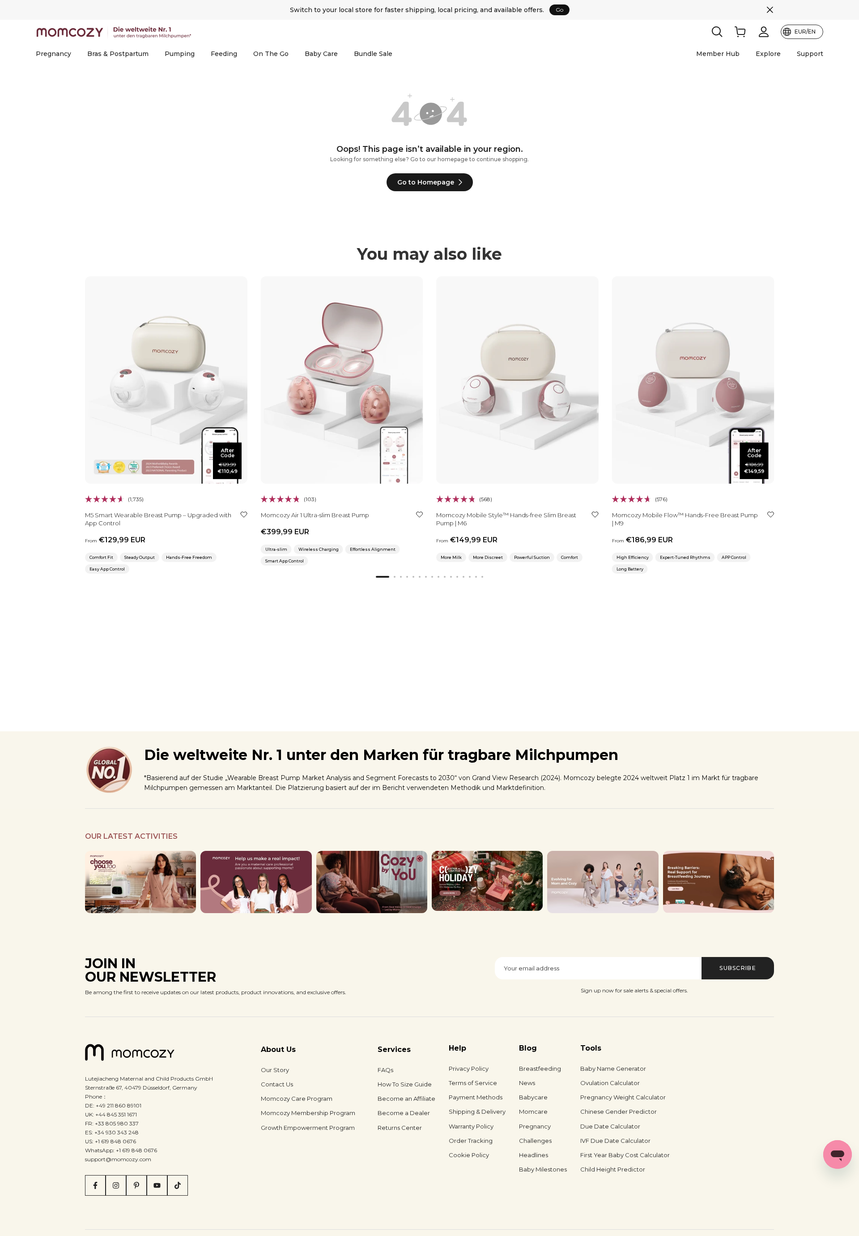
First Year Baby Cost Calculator (625, 1155)
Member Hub (718, 54)
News (527, 1082)
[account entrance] (763, 32)
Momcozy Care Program (296, 1098)
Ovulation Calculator (610, 1082)
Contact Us (277, 1084)
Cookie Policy (469, 1155)
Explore (768, 54)
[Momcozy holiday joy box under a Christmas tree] (487, 881)
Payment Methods (475, 1097)
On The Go (271, 54)
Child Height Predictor (612, 1169)
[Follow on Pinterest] (136, 1185)
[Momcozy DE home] (115, 32)
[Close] (770, 9)
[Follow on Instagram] (116, 1185)
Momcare (533, 1111)
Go (559, 9)
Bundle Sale (373, 54)
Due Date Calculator (610, 1126)
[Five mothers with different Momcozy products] (602, 882)
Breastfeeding (540, 1068)
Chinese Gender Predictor (618, 1111)
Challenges (535, 1140)
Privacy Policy (469, 1068)
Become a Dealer (404, 1112)
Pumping (180, 54)
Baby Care (321, 54)
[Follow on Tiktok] (177, 1185)
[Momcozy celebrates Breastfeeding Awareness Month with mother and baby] (718, 882)
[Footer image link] (140, 882)
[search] (717, 32)
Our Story (275, 1069)
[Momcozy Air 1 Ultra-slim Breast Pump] (342, 380)
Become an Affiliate (406, 1098)
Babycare (533, 1097)
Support (810, 54)
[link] (740, 32)
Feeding (224, 54)
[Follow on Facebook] (95, 1185)
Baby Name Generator (613, 1068)
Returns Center (400, 1127)
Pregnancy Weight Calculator (623, 1097)
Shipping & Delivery (477, 1111)
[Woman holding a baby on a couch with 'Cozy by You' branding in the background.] (371, 882)
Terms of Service (473, 1082)
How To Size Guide (405, 1084)
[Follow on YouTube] (157, 1185)
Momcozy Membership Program (308, 1112)
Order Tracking (471, 1140)
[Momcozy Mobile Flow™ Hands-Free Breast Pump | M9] (693, 380)
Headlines (533, 1155)
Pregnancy (53, 54)
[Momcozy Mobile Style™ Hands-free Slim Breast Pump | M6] (517, 380)
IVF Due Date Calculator (615, 1140)
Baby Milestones (543, 1169)
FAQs (385, 1069)
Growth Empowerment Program (308, 1127)
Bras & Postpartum (118, 54)
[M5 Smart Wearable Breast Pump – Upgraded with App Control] (166, 380)
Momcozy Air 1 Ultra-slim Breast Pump (315, 515)
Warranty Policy (471, 1126)
